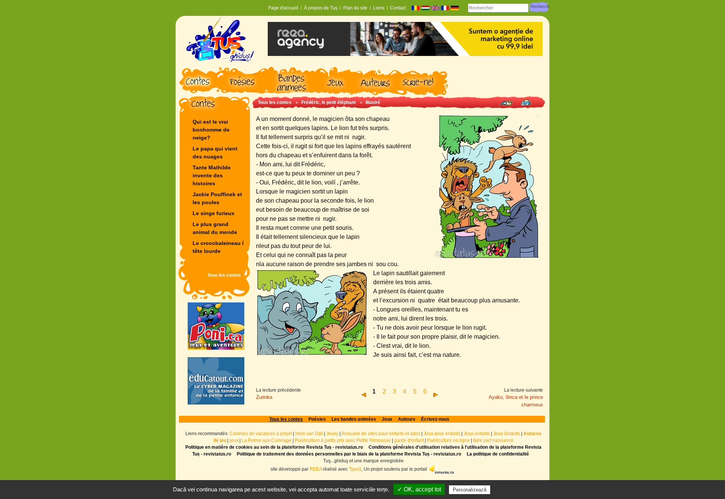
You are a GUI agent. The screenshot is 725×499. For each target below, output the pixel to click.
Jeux (387, 419)
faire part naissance (493, 440)
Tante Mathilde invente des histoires (212, 175)
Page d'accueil (283, 8)
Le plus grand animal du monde (215, 228)
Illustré (373, 102)
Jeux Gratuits (506, 433)
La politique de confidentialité (498, 454)
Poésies (317, 419)
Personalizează (469, 490)
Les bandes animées (354, 419)
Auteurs (406, 419)
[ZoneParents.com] (216, 326)
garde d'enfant (409, 440)
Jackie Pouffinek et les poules (217, 198)
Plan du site (355, 8)
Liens (378, 8)
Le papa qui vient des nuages (215, 153)
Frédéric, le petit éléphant (329, 102)
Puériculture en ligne (448, 440)
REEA (316, 469)
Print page (525, 102)
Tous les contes (224, 275)
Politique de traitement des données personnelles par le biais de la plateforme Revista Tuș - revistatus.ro (349, 454)
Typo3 (355, 469)
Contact (398, 8)
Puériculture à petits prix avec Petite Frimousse (343, 440)
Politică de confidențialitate (525, 490)
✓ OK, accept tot (419, 489)
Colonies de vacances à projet (261, 433)
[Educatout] (216, 380)
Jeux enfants (477, 433)
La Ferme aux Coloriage (267, 440)
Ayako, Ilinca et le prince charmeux (516, 401)
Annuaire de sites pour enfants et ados (380, 433)
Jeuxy (332, 433)
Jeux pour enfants (442, 433)
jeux (234, 440)
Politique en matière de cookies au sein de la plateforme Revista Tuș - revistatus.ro (274, 447)
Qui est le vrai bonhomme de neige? (211, 130)
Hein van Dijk (309, 433)
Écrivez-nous (435, 419)
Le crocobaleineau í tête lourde (219, 247)
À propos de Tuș (321, 8)
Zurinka (264, 397)
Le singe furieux (213, 213)
